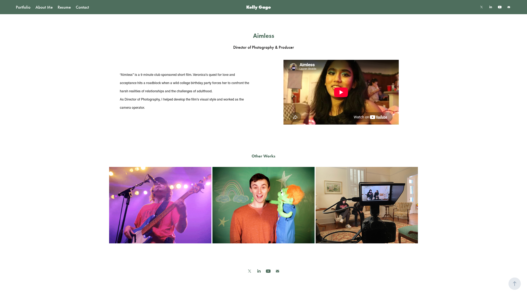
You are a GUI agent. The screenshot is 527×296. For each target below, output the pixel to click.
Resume (64, 7)
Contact (82, 7)
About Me (44, 7)
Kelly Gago (258, 7)
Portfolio (23, 7)
